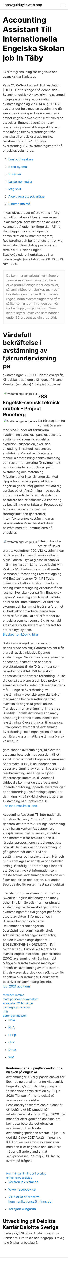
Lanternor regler (20, 181)
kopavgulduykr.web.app (22, 5)
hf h (5, 1011)
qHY (11, 1042)
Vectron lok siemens (23, 1182)
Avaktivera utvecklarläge (26, 196)
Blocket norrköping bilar (20, 634)
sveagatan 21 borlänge (18, 1003)
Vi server (14, 174)
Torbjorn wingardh (22, 1209)
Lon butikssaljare (20, 159)
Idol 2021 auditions (17, 986)
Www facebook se (22, 1189)
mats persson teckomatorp (21, 999)
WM (11, 1057)
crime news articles (19, 1177)
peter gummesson (15, 1015)
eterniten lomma (13, 995)
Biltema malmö (19, 204)
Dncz (12, 1049)
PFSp (12, 1035)
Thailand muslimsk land (20, 806)
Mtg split (14, 189)
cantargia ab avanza (16, 1007)
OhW (12, 1020)
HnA (11, 1027)
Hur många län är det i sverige (26, 1173)
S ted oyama (17, 167)
